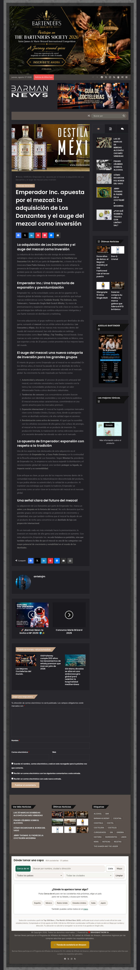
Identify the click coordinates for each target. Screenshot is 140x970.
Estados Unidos (79, 903)
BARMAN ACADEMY (102, 818)
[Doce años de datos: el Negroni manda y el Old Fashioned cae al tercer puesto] (103, 250)
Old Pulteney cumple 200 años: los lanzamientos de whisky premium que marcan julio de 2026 (50, 662)
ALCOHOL (98, 814)
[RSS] (114, 77)
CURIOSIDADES (100, 832)
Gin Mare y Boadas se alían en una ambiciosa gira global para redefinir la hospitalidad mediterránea (74, 676)
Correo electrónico (20, 752)
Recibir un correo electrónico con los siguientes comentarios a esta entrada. (47, 773)
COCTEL (110, 823)
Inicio (19, 177)
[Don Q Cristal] (117, 250)
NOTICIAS (106, 842)
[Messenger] (51, 235)
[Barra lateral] (126, 77)
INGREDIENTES (111, 837)
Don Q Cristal (114, 258)
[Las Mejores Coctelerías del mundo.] (26, 660)
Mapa (119, 868)
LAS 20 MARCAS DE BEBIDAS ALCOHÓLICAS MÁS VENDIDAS (119, 147)
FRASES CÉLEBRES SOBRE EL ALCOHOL (118, 165)
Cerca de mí (23, 868)
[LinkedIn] (31, 235)
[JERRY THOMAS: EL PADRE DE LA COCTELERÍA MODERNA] (104, 192)
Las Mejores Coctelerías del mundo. (23, 671)
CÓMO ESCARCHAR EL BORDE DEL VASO (119, 179)
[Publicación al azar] (122, 77)
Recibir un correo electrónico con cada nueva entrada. (38, 779)
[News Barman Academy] (29, 91)
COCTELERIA (99, 828)
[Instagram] (110, 77)
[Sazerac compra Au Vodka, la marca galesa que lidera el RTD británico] (117, 285)
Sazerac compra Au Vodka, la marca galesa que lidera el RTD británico (117, 301)
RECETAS (117, 842)
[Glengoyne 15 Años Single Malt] (82, 822)
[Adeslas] (110, 358)
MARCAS (27, 177)
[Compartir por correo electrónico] (58, 235)
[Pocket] (44, 235)
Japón (103, 903)
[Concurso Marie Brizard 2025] (69, 615)
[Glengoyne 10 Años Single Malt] (103, 285)
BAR (107, 814)
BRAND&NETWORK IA (100, 932)
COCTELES (112, 828)
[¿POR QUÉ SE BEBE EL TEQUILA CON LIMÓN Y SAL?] (104, 215)
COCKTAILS (98, 823)
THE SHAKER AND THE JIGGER (106, 846)
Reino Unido (62, 903)
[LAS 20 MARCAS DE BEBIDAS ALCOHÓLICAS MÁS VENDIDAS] (104, 142)
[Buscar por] (123, 115)
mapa (85, 909)
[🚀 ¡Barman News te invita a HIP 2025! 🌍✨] (32, 615)
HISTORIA (97, 837)
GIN (111, 832)
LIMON (123, 837)
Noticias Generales (25, 186)
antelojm (39, 576)
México (49, 903)
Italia (93, 903)
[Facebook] (102, 77)
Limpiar (119, 875)
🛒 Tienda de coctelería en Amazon (70, 945)
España (37, 903)
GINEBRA (120, 832)
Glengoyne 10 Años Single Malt (68, 77)
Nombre (15, 740)
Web (54, 752)
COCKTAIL (117, 818)
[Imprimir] (70, 560)
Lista (110, 868)
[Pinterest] (38, 235)
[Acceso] (118, 77)
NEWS (96, 842)
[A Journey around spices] (70, 40)
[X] (106, 77)
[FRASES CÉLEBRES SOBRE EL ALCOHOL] (104, 165)
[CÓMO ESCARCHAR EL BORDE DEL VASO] (104, 179)
